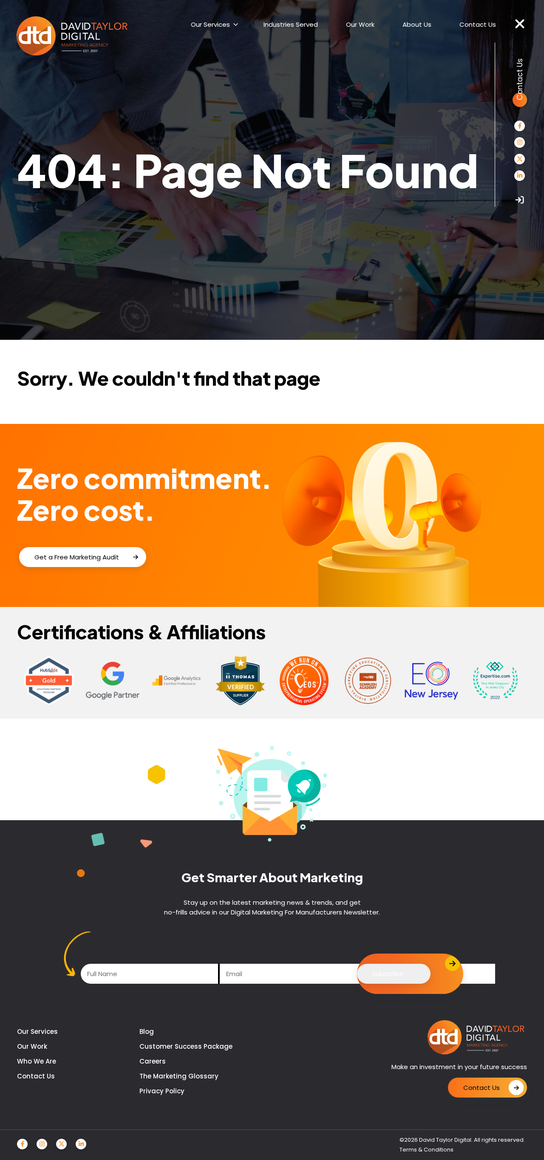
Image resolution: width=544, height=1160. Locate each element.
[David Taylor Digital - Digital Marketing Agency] (72, 36)
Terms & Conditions (426, 1150)
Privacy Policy (161, 1091)
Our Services (37, 1031)
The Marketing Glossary (178, 1076)
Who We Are (36, 1061)
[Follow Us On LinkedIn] (519, 175)
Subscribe (387, 973)
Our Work (32, 1046)
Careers (152, 1061)
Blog (146, 1031)
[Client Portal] (519, 200)
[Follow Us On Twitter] (519, 159)
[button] (519, 24)
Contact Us (36, 1076)
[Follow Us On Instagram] (519, 142)
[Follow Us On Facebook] (519, 126)
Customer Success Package (185, 1046)
